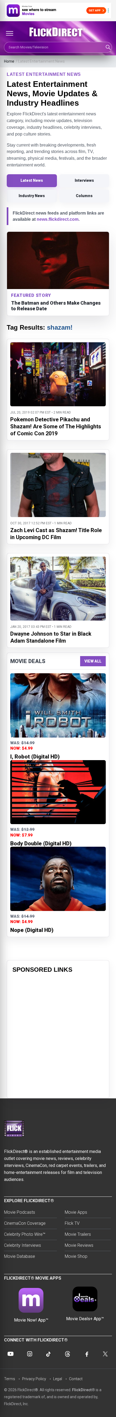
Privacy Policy (34, 1379)
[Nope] (58, 879)
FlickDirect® (83, 1390)
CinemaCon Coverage (25, 1223)
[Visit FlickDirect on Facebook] (86, 1353)
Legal (57, 1379)
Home (9, 61)
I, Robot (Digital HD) (35, 756)
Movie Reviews (79, 1245)
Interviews (84, 180)
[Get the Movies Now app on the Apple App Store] (58, 10)
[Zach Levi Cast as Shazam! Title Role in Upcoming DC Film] (58, 456)
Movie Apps (76, 1212)
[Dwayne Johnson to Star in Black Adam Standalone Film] (58, 559)
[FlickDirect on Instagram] (29, 1353)
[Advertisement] (58, 1035)
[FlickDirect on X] (105, 1353)
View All (92, 661)
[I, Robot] (58, 705)
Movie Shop (76, 1256)
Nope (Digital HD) (31, 930)
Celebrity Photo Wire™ (24, 1234)
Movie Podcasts (19, 1212)
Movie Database (19, 1256)
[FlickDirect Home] (58, 32)
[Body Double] (58, 792)
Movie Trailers (78, 1234)
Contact (76, 1379)
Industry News (32, 196)
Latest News (32, 180)
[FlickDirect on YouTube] (10, 1353)
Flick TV (72, 1223)
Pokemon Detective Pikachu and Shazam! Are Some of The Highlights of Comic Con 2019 (55, 426)
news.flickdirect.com (58, 219)
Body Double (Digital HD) (40, 843)
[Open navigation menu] (9, 33)
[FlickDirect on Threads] (67, 1353)
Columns (84, 196)
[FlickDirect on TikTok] (48, 1353)
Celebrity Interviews (22, 1245)
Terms (9, 1379)
